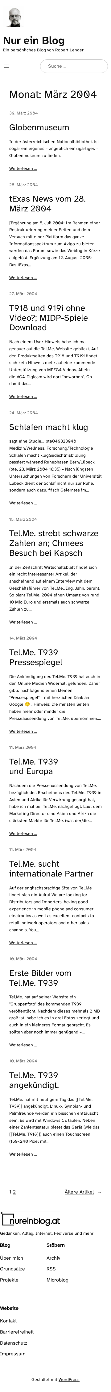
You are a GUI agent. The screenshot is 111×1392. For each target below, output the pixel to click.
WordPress (69, 1379)
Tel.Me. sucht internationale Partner (51, 868)
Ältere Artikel (83, 1192)
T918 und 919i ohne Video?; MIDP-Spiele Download (48, 317)
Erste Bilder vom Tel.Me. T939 (40, 978)
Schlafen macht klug (48, 427)
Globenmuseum (39, 127)
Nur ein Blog (33, 40)
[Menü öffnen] (6, 66)
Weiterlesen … (23, 168)
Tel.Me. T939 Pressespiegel (35, 657)
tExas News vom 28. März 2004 (47, 203)
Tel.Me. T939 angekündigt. (34, 1080)
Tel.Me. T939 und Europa (33, 766)
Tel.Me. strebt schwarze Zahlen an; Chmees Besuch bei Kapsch (53, 543)
